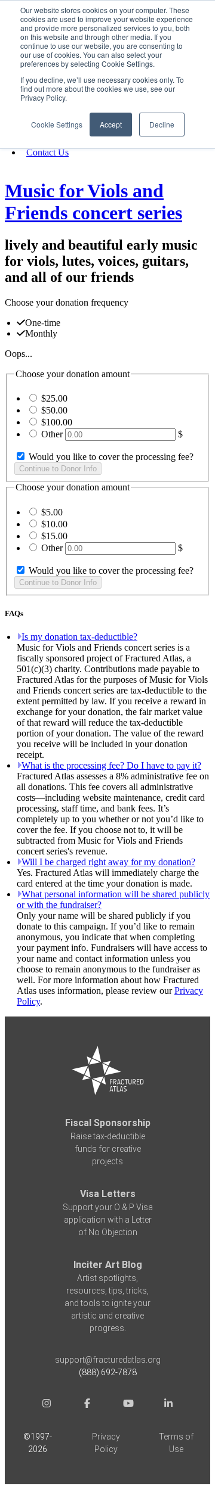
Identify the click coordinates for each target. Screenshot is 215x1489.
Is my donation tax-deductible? (79, 637)
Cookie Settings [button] (56, 124)
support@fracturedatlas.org (108, 1359)
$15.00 (54, 536)
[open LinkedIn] (168, 1405)
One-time (42, 323)
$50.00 (54, 410)
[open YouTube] (128, 1405)
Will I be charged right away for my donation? (108, 862)
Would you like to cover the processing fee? (110, 457)
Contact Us (47, 152)
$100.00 (56, 422)
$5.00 (52, 512)
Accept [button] (111, 124)
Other (52, 434)
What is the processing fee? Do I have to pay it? (111, 765)
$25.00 (54, 398)
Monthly (41, 333)
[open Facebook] (87, 1405)
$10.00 (54, 524)
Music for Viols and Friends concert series (93, 201)
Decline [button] (161, 124)
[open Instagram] (46, 1405)
